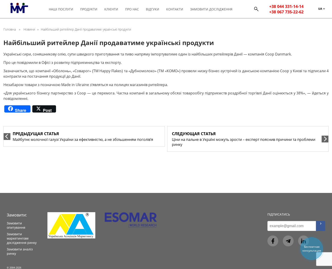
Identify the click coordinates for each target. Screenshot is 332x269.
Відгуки (152, 9)
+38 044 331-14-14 (286, 6)
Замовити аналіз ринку (20, 251)
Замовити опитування (16, 225)
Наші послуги (61, 9)
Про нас (132, 9)
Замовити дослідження (211, 9)
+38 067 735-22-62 (286, 11)
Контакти (174, 9)
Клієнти (111, 9)
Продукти (88, 9)
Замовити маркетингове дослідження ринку (22, 238)
